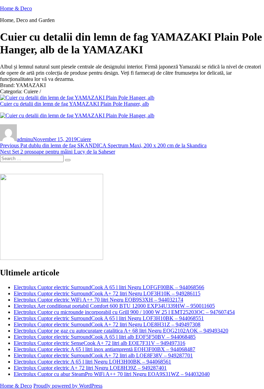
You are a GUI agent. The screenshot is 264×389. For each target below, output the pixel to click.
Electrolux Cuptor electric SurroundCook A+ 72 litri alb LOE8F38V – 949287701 (103, 355)
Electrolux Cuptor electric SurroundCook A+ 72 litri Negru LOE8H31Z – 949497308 (107, 324)
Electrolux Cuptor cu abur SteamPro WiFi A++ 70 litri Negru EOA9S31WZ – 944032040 (112, 374)
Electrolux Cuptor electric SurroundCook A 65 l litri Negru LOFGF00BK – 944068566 (109, 287)
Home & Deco (16, 8)
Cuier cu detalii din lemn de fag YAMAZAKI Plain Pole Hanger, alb (74, 104)
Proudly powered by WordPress (67, 386)
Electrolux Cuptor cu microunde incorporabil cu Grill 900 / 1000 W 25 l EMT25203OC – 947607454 (124, 312)
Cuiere (84, 139)
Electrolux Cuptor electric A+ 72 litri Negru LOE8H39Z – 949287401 (90, 368)
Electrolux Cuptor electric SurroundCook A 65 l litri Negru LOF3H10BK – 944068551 (109, 318)
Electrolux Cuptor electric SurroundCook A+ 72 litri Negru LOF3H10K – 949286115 (107, 293)
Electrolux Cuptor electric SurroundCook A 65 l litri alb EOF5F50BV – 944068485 (105, 337)
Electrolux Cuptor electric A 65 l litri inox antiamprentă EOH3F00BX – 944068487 (104, 349)
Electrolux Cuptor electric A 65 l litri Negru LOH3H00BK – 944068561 (92, 362)
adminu (25, 139)
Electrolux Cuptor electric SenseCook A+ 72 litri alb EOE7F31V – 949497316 (99, 343)
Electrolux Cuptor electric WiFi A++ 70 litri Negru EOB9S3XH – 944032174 (98, 300)
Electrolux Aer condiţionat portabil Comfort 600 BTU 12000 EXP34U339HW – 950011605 (114, 306)
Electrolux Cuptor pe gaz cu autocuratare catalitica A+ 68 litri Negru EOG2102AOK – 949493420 (121, 331)
